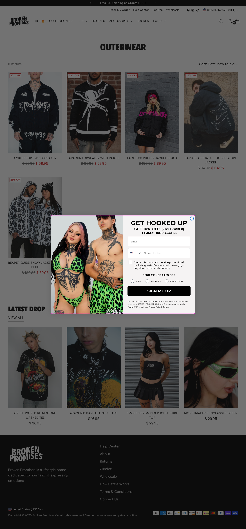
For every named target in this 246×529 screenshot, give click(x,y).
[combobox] (135, 253)
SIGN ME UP (159, 291)
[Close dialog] (192, 218)
